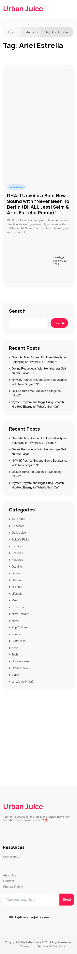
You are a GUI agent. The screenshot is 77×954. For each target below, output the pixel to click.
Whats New (11, 857)
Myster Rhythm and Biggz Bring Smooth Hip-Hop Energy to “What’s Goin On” (38, 404)
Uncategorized (21, 661)
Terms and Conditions (51, 946)
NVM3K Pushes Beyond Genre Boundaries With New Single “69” (40, 382)
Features (17, 559)
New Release (20, 613)
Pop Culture (19, 627)
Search (17, 311)
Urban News (20, 668)
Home (12, 32)
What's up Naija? (22, 681)
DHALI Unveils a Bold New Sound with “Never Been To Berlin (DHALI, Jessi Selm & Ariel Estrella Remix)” (38, 204)
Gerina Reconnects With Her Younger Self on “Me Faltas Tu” (39, 371)
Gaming (17, 566)
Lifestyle (17, 593)
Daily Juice (19, 532)
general (16, 573)
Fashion (17, 546)
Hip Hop (17, 586)
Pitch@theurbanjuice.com (29, 917)
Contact (8, 881)
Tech (15, 654)
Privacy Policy (13, 886)
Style (15, 647)
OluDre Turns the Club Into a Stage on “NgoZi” (36, 393)
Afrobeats (18, 526)
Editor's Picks (20, 539)
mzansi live (19, 607)
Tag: (57, 32)
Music (16, 600)
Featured (17, 553)
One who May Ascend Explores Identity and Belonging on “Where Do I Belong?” (40, 359)
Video (15, 674)
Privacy (24, 946)
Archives (32, 32)
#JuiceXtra (16, 187)
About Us (9, 875)
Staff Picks (19, 641)
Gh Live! (17, 580)
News (15, 620)
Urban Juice (23, 8)
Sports (16, 634)
